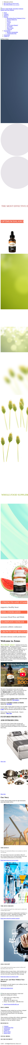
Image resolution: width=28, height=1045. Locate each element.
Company (6, 14)
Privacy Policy (7, 1031)
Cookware (9, 29)
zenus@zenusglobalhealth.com (11, 1004)
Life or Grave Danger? (12, 25)
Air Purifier (9, 26)
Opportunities (7, 30)
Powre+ (9, 21)
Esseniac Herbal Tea (12, 19)
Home (5, 12)
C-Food (9, 22)
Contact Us (6, 36)
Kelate (8, 23)
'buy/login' (9, 704)
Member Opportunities (12, 32)
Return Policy (7, 1033)
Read (9, 860)
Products (6, 17)
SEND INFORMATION (7, 988)
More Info (3, 761)
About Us (6, 15)
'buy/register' (15, 700)
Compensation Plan (11, 33)
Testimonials (7, 35)
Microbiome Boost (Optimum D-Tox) (16, 18)
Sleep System (10, 28)
